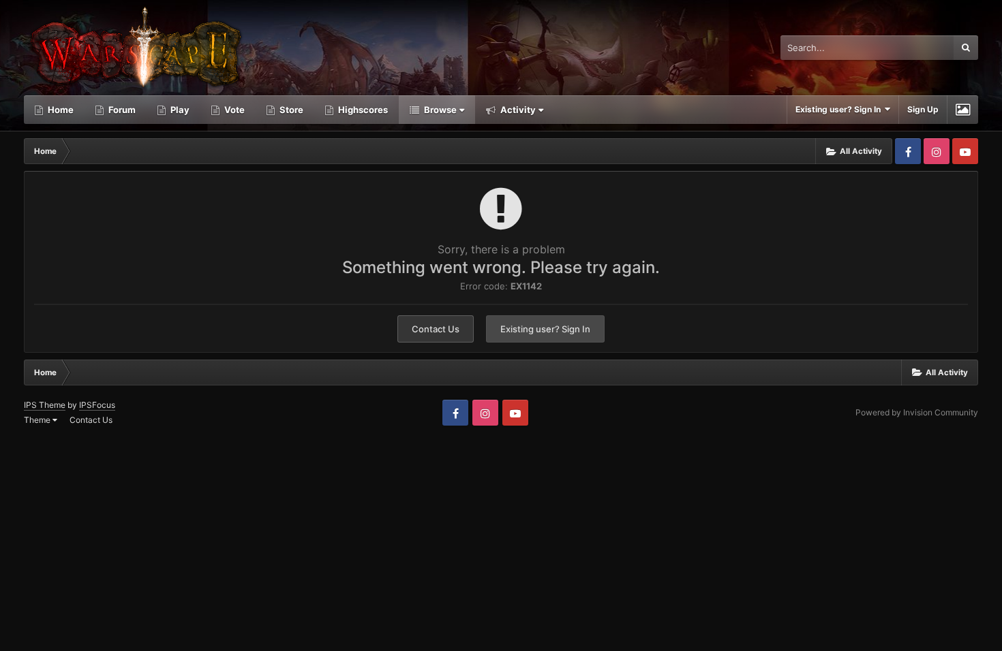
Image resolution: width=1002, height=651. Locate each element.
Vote (233, 109)
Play (178, 109)
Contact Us (435, 328)
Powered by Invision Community (916, 412)
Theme (38, 420)
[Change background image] (962, 109)
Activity (517, 109)
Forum (121, 109)
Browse (439, 109)
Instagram (937, 151)
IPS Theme (44, 405)
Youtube (965, 151)
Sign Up (923, 109)
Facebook (908, 151)
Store (290, 109)
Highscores (362, 109)
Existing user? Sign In (840, 109)
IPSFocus (97, 405)
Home (60, 109)
